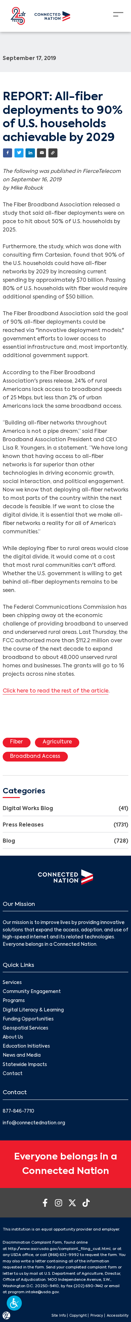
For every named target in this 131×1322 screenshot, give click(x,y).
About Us (13, 1037)
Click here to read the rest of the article (55, 691)
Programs (14, 1001)
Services (12, 983)
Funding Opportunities (28, 1019)
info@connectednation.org (34, 1123)
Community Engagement (32, 992)
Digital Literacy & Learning (33, 1010)
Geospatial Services (25, 1028)
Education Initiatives (26, 1046)
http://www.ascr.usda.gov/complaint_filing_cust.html (59, 1249)
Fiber (16, 742)
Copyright (78, 1315)
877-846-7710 (18, 1111)
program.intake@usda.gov (33, 1292)
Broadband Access (35, 756)
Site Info (58, 1315)
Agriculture (57, 742)
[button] (14, 1303)
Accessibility (118, 1315)
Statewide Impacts (25, 1065)
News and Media (22, 1055)
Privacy (96, 1315)
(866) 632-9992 (63, 1255)
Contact (13, 1074)
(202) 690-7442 (88, 1286)
